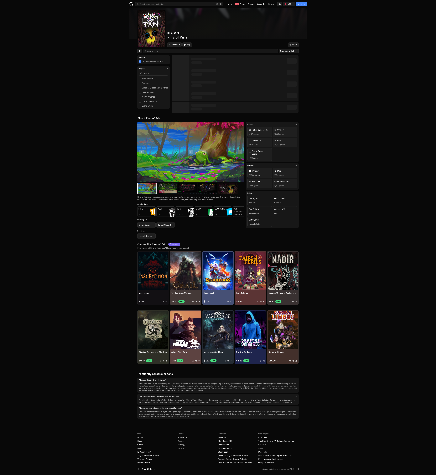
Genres (250, 124)
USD (289, 4)
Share (294, 45)
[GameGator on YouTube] (145, 469)
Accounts (142, 58)
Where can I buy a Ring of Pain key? (152, 380)
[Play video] (191, 152)
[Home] (131, 4)
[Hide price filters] (139, 51)
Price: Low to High (287, 51)
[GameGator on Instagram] (138, 469)
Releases (250, 193)
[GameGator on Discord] (279, 4)
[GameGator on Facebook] (142, 469)
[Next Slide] (240, 152)
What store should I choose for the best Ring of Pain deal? (160, 408)
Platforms (250, 165)
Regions (142, 68)
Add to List (176, 45)
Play (188, 45)
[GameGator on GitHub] (154, 469)
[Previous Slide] (141, 152)
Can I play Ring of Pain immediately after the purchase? (159, 396)
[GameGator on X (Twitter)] (148, 469)
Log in (303, 4)
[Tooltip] (163, 62)
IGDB (291, 469)
